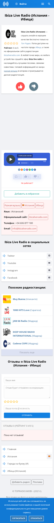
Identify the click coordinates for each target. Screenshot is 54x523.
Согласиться (18, 518)
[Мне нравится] (20, 86)
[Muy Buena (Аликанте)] (7, 302)
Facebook (12, 277)
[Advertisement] (27, 122)
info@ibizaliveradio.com (24, 228)
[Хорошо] (13, 402)
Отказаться (36, 518)
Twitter (11, 255)
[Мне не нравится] (33, 86)
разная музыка (10, 71)
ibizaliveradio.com (12, 55)
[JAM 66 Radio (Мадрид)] (7, 324)
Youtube (11, 263)
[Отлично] (16, 402)
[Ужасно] (5, 402)
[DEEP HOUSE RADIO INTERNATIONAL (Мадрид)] (7, 335)
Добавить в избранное (27, 193)
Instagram (12, 270)
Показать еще (27, 352)
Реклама (37, 481)
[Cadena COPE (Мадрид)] (7, 346)
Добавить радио (21, 481)
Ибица (38, 47)
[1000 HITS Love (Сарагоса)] (7, 313)
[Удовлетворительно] (10, 402)
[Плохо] (8, 402)
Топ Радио (26, 43)
